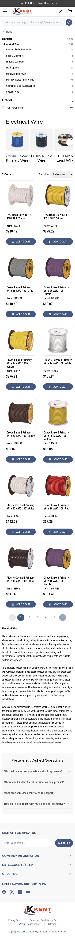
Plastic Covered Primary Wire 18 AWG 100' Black (21, 579)
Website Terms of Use (29, 924)
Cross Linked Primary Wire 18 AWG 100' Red (56, 507)
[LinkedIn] (20, 892)
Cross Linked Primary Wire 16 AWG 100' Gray (20, 289)
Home (9, 31)
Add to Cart (23, 241)
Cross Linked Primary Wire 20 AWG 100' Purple (56, 291)
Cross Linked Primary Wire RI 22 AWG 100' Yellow (56, 436)
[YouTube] (28, 892)
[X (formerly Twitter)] (12, 892)
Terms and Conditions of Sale (44, 920)
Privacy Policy (15, 920)
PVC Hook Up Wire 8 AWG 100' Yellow (55, 216)
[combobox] (37, 22)
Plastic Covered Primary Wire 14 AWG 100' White (58, 361)
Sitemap (52, 924)
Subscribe (64, 843)
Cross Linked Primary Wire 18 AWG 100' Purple (56, 581)
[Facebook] (4, 892)
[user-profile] (61, 11)
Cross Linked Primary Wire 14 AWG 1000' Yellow (19, 363)
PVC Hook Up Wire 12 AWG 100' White (19, 216)
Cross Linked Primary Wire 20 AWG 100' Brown (21, 434)
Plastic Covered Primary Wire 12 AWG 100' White (21, 507)
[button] (69, 142)
